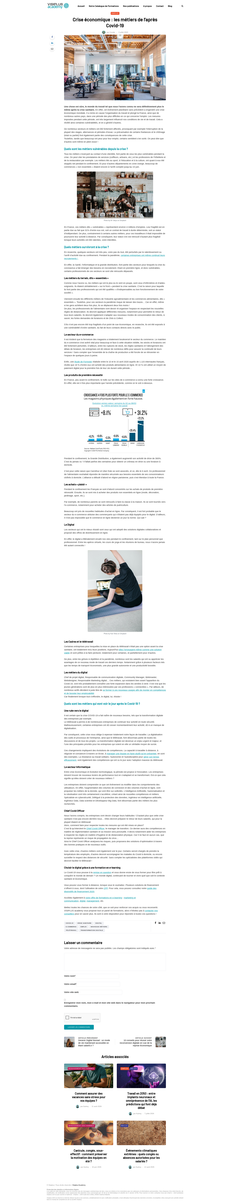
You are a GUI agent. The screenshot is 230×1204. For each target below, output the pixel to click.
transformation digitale (92, 930)
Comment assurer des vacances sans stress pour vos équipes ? (88, 1097)
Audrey (86, 1106)
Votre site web (71, 992)
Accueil (81, 6)
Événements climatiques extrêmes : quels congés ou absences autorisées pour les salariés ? (141, 1156)
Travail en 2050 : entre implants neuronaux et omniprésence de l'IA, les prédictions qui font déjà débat (141, 1100)
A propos (147, 6)
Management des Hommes (81, 1068)
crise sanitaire (85, 923)
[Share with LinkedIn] (52, 43)
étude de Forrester (83, 362)
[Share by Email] (52, 49)
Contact (160, 6)
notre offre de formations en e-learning (103, 898)
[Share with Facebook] (52, 37)
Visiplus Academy (79, 1185)
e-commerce (71, 926)
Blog (170, 6)
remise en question (102, 872)
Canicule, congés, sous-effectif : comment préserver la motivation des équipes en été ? (88, 1156)
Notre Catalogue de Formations (104, 6)
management (93, 901)
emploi (84, 926)
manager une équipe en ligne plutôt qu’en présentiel (131, 753)
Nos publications (131, 6)
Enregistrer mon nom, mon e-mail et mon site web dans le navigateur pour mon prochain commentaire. (109, 1004)
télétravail (71, 930)
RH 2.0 (134, 1068)
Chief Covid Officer (95, 828)
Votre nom (69, 976)
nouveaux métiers (99, 926)
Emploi (115, 13)
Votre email (70, 984)
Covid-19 (69, 923)
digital (82, 901)
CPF (106, 888)
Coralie (112, 32)
